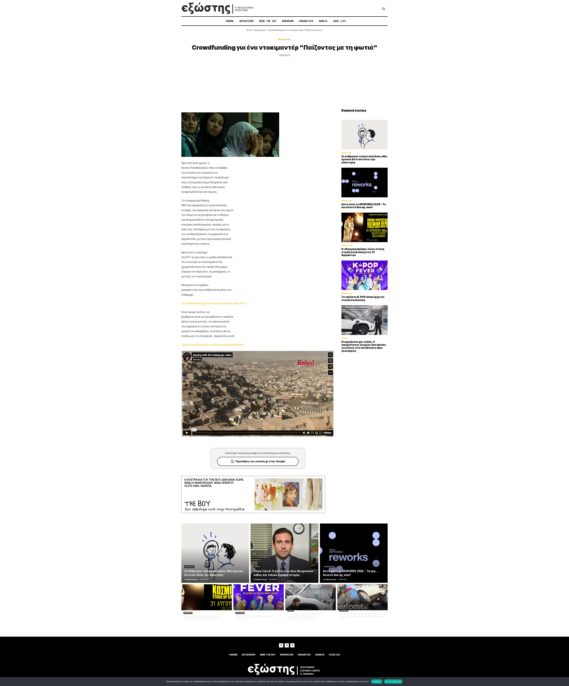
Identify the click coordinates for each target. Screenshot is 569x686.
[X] (292, 645)
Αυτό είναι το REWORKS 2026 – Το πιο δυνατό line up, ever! (363, 206)
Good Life (346, 153)
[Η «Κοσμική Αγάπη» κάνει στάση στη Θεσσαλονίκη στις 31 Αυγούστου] (364, 227)
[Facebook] (281, 645)
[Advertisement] (284, 86)
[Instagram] (287, 645)
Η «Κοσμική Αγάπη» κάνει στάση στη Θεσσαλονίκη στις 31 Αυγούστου (362, 252)
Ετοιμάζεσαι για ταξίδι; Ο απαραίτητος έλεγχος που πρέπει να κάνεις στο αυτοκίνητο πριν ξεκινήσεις (363, 346)
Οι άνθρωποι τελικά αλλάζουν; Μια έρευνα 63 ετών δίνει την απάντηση (364, 159)
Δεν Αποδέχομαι (393, 681)
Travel (344, 338)
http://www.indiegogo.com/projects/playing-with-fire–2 (214, 303)
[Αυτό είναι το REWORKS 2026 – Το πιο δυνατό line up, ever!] (364, 182)
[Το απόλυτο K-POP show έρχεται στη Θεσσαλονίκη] (364, 275)
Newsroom (259, 30)
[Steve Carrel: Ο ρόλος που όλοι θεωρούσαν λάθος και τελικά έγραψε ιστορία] (284, 553)
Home (249, 30)
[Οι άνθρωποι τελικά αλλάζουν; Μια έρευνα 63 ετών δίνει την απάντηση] (364, 134)
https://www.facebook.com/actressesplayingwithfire (213, 344)
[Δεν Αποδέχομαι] (565, 681)
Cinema (257, 567)
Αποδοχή (376, 681)
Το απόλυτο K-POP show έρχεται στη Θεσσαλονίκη (362, 298)
